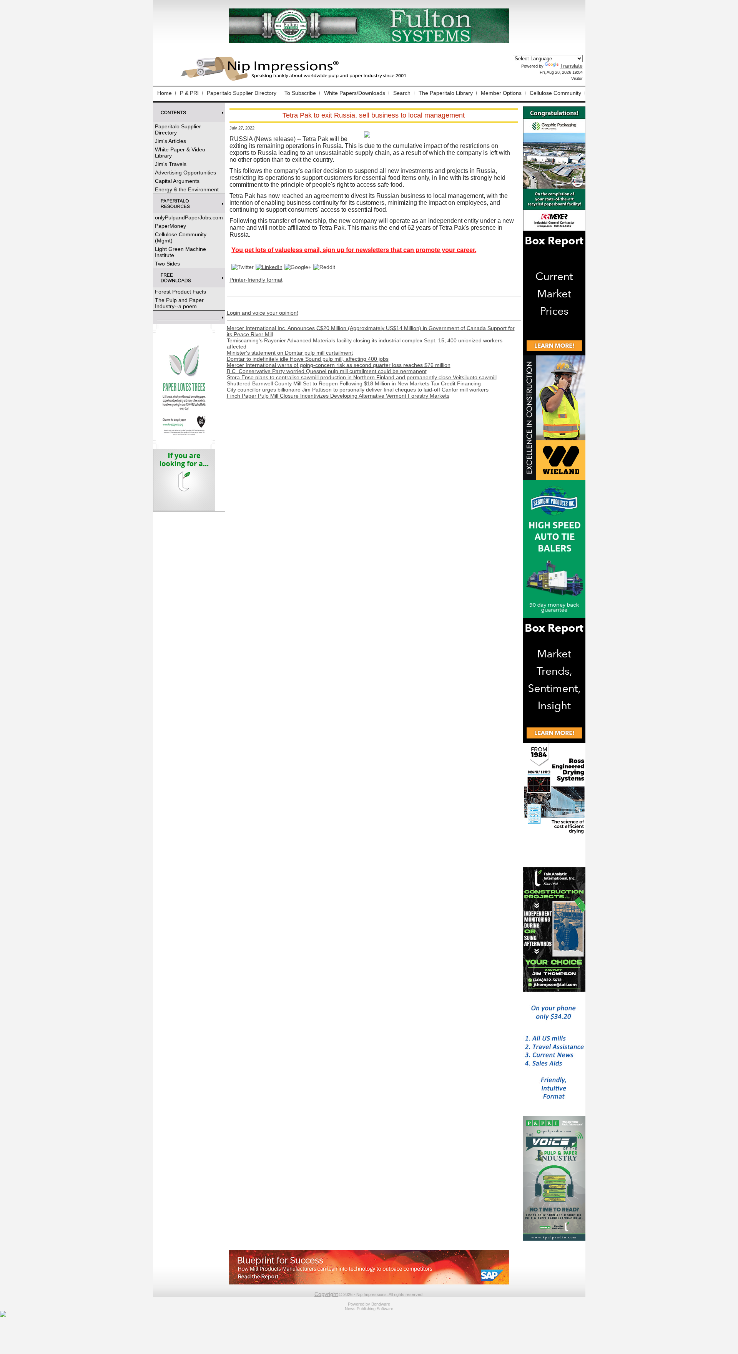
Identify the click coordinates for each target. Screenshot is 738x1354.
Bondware (380, 1304)
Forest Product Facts (180, 292)
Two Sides (167, 264)
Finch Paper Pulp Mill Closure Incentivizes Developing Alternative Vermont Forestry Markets (338, 396)
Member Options (501, 93)
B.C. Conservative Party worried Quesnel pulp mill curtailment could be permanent (327, 371)
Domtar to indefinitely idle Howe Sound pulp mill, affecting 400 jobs (308, 359)
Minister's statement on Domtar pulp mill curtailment (290, 353)
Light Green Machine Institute (180, 252)
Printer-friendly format (256, 280)
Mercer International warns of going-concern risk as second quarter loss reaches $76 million (338, 365)
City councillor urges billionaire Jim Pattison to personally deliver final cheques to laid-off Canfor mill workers (358, 390)
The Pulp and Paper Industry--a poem (179, 303)
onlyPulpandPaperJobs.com (189, 217)
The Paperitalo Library (446, 93)
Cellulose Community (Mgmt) (180, 237)
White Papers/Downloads (354, 93)
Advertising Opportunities (185, 172)
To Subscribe (300, 93)
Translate (571, 66)
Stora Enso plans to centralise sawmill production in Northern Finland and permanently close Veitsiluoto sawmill (362, 377)
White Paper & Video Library (180, 152)
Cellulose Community (555, 93)
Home (164, 93)
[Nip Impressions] (295, 79)
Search (402, 93)
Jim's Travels (170, 164)
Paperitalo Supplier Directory (241, 93)
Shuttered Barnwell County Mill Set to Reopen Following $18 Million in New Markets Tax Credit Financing (354, 383)
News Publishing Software (369, 1308)
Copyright (326, 1294)
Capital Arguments (177, 181)
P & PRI (189, 93)
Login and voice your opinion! (262, 313)
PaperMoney (170, 226)
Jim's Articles (170, 141)
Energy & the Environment (187, 189)
